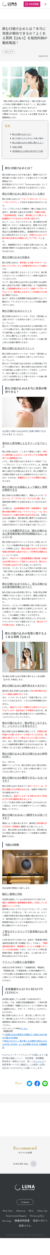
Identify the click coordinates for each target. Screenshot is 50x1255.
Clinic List (42, 1210)
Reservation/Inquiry (16, 1215)
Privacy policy (37, 1215)
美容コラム (25, 1225)
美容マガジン (40, 1220)
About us (20, 1210)
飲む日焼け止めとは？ (22, 134)
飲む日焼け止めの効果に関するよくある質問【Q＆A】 (28, 142)
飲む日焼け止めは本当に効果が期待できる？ (28, 138)
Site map (6, 1220)
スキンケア (8, 52)
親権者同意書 (22, 1220)
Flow (31, 1210)
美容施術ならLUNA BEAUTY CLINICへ (28, 151)
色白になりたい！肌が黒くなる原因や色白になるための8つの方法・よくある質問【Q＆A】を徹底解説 (24, 1044)
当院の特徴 (17, 147)
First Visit (7, 1210)
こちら (25, 1028)
